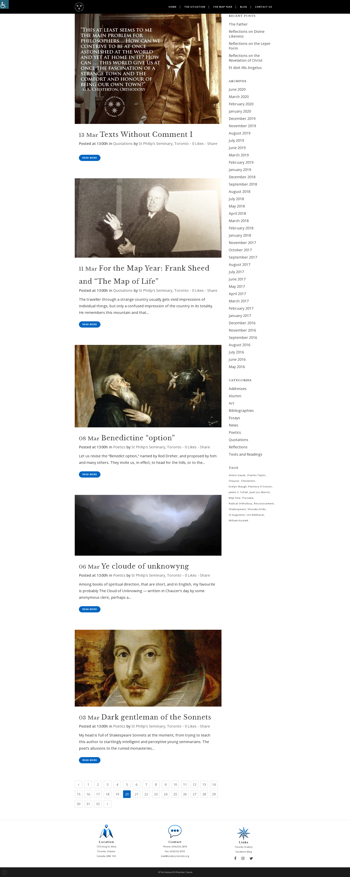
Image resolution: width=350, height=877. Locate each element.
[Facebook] (235, 858)
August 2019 (239, 133)
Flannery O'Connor (260, 486)
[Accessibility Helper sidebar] (4, 4)
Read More (89, 157)
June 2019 (237, 147)
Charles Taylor (256, 475)
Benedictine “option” (138, 438)
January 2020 (240, 111)
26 (185, 794)
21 (136, 794)
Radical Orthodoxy (240, 503)
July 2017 (236, 271)
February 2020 (241, 103)
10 (175, 784)
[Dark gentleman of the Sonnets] (148, 668)
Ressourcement (264, 503)
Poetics (119, 447)
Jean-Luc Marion (260, 492)
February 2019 (241, 162)
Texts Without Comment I (146, 134)
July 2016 (236, 352)
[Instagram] (243, 858)
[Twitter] (251, 858)
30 (78, 804)
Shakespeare (237, 509)
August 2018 (239, 191)
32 (98, 804)
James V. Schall (238, 492)
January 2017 (240, 315)
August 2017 (239, 264)
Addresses (238, 388)
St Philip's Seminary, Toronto (164, 143)
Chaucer (234, 480)
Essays (234, 417)
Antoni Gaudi (237, 475)
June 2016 (237, 359)
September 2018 (243, 184)
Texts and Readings (245, 454)
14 (214, 784)
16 (88, 794)
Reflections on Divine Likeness (247, 34)
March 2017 (239, 301)
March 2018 (239, 220)
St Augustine (237, 514)
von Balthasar (255, 514)
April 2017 (237, 293)
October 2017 (240, 249)
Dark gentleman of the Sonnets (156, 717)
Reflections (238, 447)
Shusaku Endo (257, 509)
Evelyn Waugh (238, 486)
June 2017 (237, 279)
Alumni (235, 395)
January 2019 (240, 169)
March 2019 (239, 155)
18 (107, 794)
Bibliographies (241, 410)
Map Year (235, 497)
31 (88, 804)
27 (194, 794)
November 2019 (242, 125)
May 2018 (237, 206)
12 (194, 784)
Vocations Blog (244, 851)
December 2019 (242, 118)
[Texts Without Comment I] (148, 69)
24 (165, 794)
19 (117, 794)
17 (98, 794)
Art (231, 403)
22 (146, 794)
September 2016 (243, 337)
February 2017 (241, 308)
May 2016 (237, 366)
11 (185, 784)
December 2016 (242, 322)
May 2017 (237, 286)
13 (204, 784)
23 (156, 794)
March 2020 (239, 96)
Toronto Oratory (244, 847)
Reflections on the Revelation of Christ (245, 58)
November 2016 (242, 330)
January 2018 (240, 235)
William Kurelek (238, 520)
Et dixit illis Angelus (245, 67)
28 (204, 794)
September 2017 (243, 257)
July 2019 (236, 140)
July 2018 (236, 198)
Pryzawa (247, 497)
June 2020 (237, 89)
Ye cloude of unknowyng (145, 566)
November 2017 (242, 242)
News (233, 425)
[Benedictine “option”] (148, 386)
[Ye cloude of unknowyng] (148, 525)
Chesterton (248, 480)
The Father (238, 24)
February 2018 (241, 228)
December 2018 (242, 176)
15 (78, 794)
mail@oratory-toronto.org (175, 856)
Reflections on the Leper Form (250, 46)
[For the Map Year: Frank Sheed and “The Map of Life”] (148, 218)
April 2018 (237, 213)
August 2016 (239, 344)
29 (214, 794)
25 (175, 794)
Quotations (123, 143)
